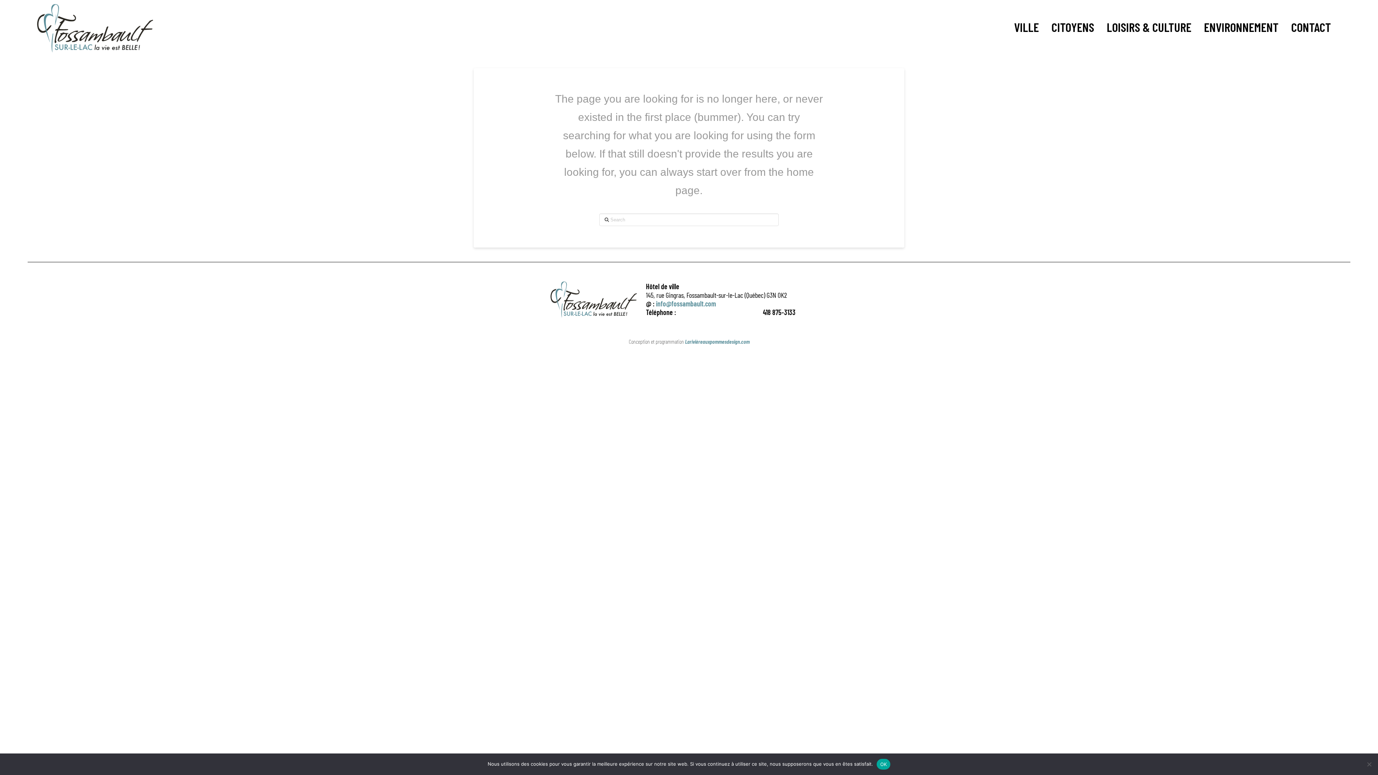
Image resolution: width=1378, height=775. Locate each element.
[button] (1026, 27)
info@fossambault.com (686, 303)
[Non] (1369, 764)
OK (883, 764)
